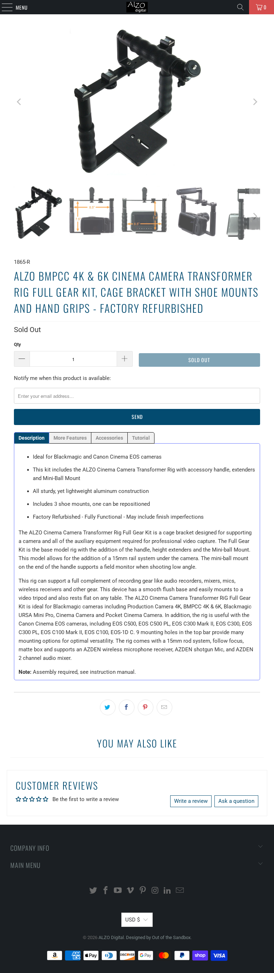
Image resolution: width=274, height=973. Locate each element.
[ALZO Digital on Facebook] (105, 891)
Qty (17, 344)
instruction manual (112, 672)
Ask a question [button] (236, 801)
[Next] (254, 102)
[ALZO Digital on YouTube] (118, 891)
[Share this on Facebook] (127, 707)
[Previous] (19, 102)
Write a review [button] (191, 801)
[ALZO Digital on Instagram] (155, 891)
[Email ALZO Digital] (180, 891)
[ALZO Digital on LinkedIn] (167, 891)
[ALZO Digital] (137, 7)
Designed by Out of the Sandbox (158, 937)
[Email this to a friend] (164, 707)
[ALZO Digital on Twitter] (93, 891)
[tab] (31, 438)
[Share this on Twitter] (108, 707)
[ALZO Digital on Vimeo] (130, 891)
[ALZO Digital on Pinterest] (143, 891)
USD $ (132, 920)
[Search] (240, 7)
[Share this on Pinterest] (145, 707)
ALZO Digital (111, 937)
